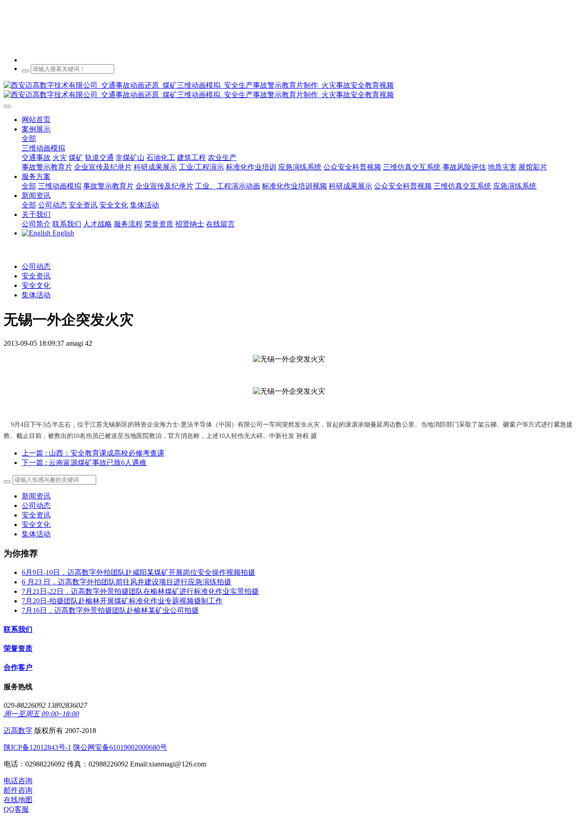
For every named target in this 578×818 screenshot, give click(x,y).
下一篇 (84, 462)
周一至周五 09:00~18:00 (41, 714)
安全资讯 (36, 276)
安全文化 (36, 285)
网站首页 (36, 119)
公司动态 (36, 266)
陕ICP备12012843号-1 (37, 747)
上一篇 (93, 453)
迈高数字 (18, 730)
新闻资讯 (36, 496)
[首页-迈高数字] (289, 90)
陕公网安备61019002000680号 (120, 747)
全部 (29, 138)
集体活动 (36, 295)
